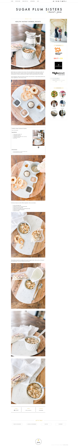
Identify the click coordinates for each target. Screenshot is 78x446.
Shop (38, 1)
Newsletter (29, 410)
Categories (32, 1)
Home (12, 1)
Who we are (17, 1)
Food (26, 410)
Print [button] (38, 147)
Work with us (25, 1)
